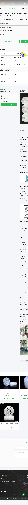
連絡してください (9, 41)
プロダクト (19, 3)
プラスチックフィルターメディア (14, 8)
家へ (2, 8)
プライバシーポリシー (4, 498)
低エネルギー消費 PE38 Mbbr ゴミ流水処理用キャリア (9, 424)
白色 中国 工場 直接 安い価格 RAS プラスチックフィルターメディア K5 (9, 394)
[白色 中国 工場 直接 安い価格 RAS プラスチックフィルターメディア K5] (9, 382)
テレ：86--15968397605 (7, 478)
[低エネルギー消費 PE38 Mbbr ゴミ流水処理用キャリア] (9, 412)
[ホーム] (5, 3)
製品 (5, 8)
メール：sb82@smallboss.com (8, 481)
